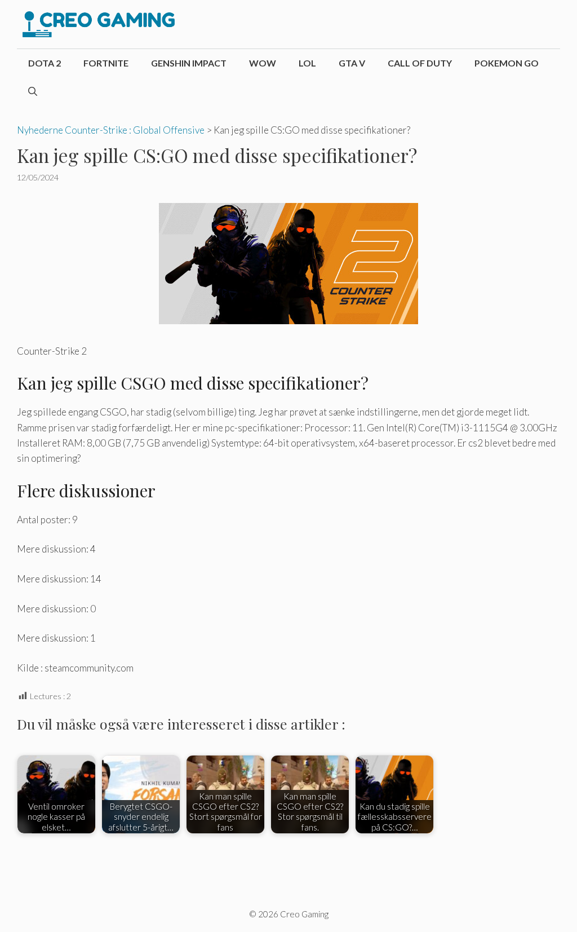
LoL (307, 63)
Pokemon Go (506, 63)
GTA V (352, 63)
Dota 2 (44, 63)
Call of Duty (420, 63)
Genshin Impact (189, 63)
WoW (262, 63)
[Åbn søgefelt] (32, 91)
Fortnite (105, 63)
